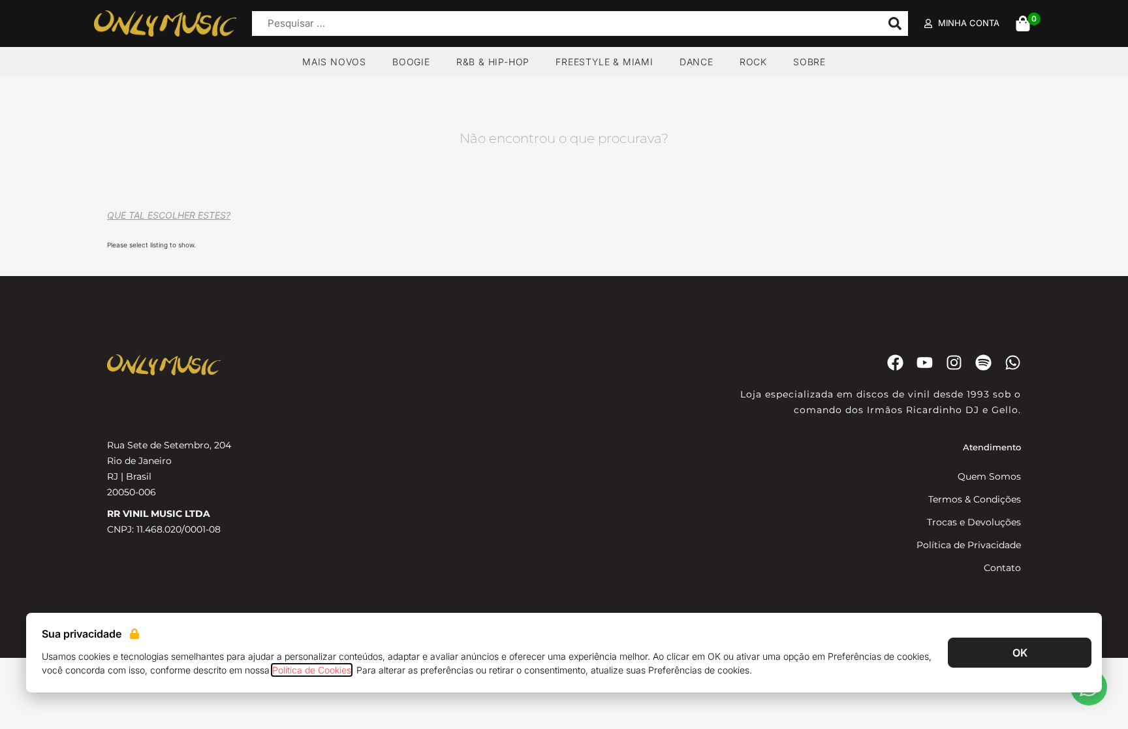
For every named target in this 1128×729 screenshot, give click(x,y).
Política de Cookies (311, 669)
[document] (564, 364)
